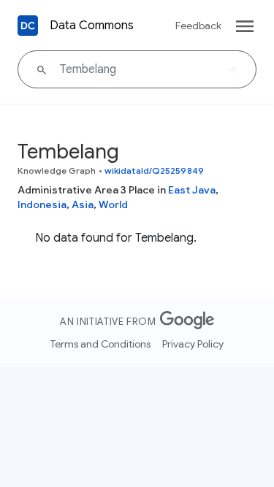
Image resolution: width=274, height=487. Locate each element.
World (113, 204)
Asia (83, 204)
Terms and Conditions (100, 343)
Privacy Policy (193, 343)
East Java (192, 189)
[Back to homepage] (28, 25)
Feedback (198, 25)
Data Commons (92, 25)
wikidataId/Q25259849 (154, 170)
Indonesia (42, 204)
